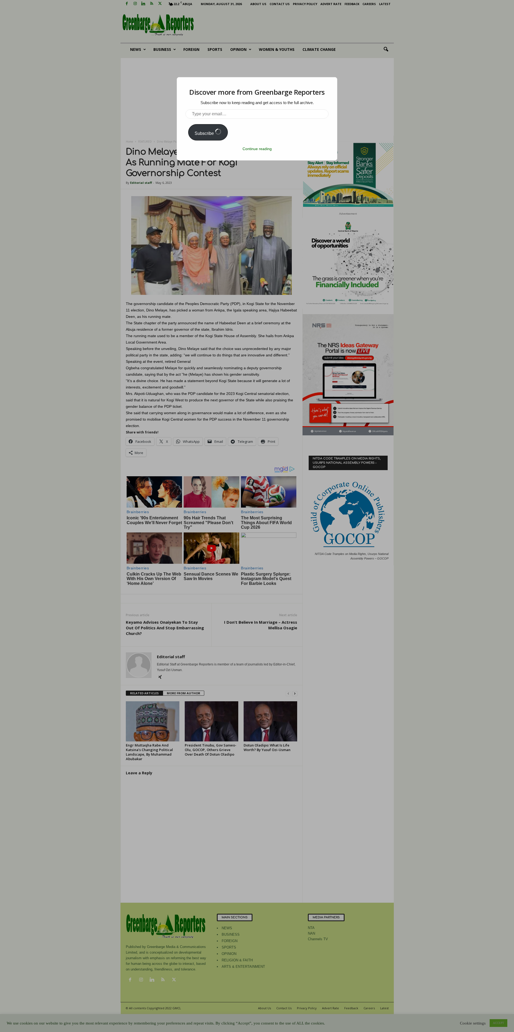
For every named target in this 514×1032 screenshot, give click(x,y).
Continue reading (257, 149)
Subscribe (205, 133)
